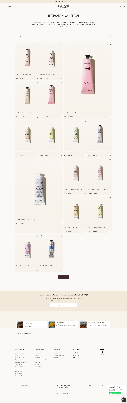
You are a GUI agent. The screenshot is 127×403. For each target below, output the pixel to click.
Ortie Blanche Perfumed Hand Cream (73, 151)
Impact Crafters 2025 (20, 378)
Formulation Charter (19, 375)
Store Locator (38, 353)
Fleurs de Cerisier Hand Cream (23, 74)
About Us (17, 355)
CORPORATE (57, 349)
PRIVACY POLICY (38, 385)
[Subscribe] (75, 305)
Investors (56, 357)
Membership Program (39, 355)
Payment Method (38, 366)
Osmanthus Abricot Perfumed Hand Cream (51, 151)
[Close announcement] (121, 1)
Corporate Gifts (57, 353)
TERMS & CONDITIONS (24, 385)
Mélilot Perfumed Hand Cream (72, 227)
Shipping (37, 369)
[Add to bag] (38, 79)
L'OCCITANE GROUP (20, 366)
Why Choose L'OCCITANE (21, 369)
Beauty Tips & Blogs (19, 357)
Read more (63, 26)
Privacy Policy (38, 362)
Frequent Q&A (38, 357)
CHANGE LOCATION (102, 385)
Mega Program (18, 364)
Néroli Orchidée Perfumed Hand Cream (26, 112)
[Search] (23, 6)
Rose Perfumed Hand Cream (71, 112)
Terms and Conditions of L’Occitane (42, 359)
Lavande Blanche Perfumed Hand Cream (98, 151)
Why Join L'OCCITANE (59, 355)
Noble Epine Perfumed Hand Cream (73, 189)
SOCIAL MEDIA (76, 349)
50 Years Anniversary (20, 353)
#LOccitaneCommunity (20, 362)
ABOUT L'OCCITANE (19, 349)
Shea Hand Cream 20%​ (46, 266)
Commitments (18, 371)
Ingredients (17, 359)
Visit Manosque (18, 373)
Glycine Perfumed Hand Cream (24, 266)
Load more (63, 277)
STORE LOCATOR (89, 385)
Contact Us (37, 364)
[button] (2, 6)
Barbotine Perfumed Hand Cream (96, 227)
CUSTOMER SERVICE (39, 349)
